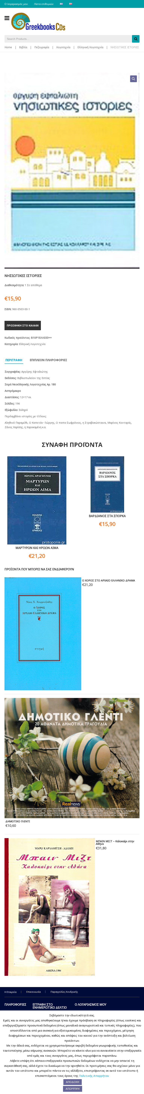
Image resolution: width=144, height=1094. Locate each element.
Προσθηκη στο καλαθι (23, 325)
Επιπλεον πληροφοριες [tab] (48, 360)
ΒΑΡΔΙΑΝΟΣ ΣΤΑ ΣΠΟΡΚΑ (107, 516)
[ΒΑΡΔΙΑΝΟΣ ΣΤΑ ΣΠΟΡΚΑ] (107, 484)
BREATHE (113, 620)
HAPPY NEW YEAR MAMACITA (24, 580)
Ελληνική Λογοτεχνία (90, 47)
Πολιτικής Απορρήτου (94, 1075)
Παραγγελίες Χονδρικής (64, 991)
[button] (133, 78)
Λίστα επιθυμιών (43, 3)
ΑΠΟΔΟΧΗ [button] (72, 1082)
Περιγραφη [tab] (13, 360)
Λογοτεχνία (63, 47)
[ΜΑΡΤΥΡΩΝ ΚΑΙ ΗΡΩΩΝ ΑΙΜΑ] (36, 500)
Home (8, 47)
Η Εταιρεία (10, 992)
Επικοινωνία (33, 991)
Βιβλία (23, 47)
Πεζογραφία (41, 47)
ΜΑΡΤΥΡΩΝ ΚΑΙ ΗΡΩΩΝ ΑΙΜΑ (37, 548)
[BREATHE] (55, 667)
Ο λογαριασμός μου (16, 3)
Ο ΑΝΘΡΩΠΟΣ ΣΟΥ (18, 600)
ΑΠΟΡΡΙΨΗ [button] (73, 1088)
